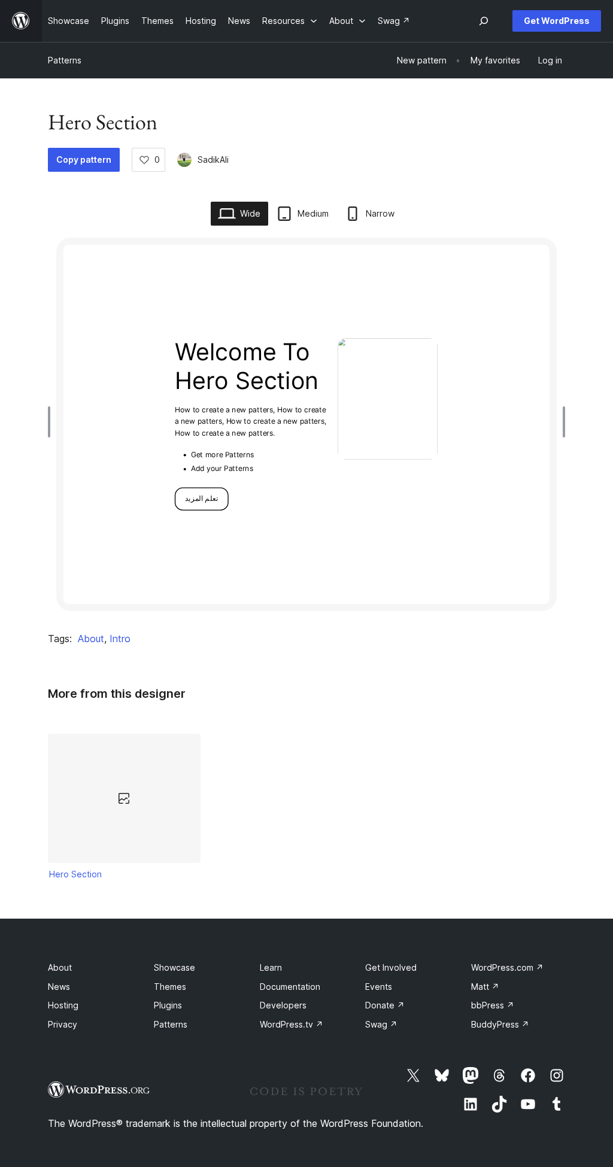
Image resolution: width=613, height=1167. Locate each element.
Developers (283, 1005)
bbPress (492, 1005)
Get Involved (391, 967)
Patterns (64, 60)
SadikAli (213, 159)
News (59, 986)
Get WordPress (557, 21)
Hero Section (75, 874)
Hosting (63, 1005)
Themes (170, 986)
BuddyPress (500, 1024)
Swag (381, 1024)
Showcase (174, 967)
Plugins (168, 1005)
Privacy (62, 1024)
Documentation (290, 986)
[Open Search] (483, 21)
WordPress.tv (291, 1024)
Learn (271, 967)
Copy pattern (83, 159)
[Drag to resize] (52, 421)
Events (378, 986)
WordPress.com (507, 967)
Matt (485, 986)
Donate (385, 1005)
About (91, 639)
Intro (120, 639)
